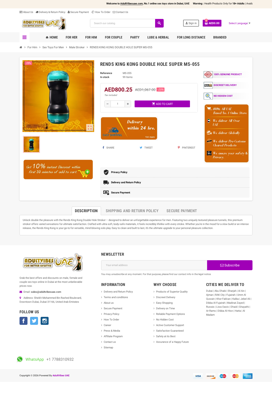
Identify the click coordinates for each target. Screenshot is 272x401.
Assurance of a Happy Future (172, 341)
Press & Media (112, 330)
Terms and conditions (116, 297)
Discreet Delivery (165, 297)
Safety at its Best (165, 336)
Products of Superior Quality (172, 291)
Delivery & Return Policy (51, 12)
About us (109, 302)
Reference (106, 73)
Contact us (110, 341)
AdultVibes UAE (61, 375)
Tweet (148, 147)
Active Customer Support (170, 325)
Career (107, 325)
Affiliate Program (113, 336)
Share (110, 147)
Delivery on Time (165, 308)
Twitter (34, 321)
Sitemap (108, 347)
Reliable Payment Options (170, 313)
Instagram (45, 321)
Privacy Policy (111, 313)
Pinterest (188, 147)
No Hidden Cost (165, 319)
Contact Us (121, 12)
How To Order (102, 12)
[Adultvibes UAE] (45, 23)
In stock (104, 77)
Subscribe (232, 265)
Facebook (23, 321)
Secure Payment (79, 12)
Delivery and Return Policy (118, 291)
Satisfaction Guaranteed (170, 330)
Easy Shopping (164, 302)
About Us (28, 12)
